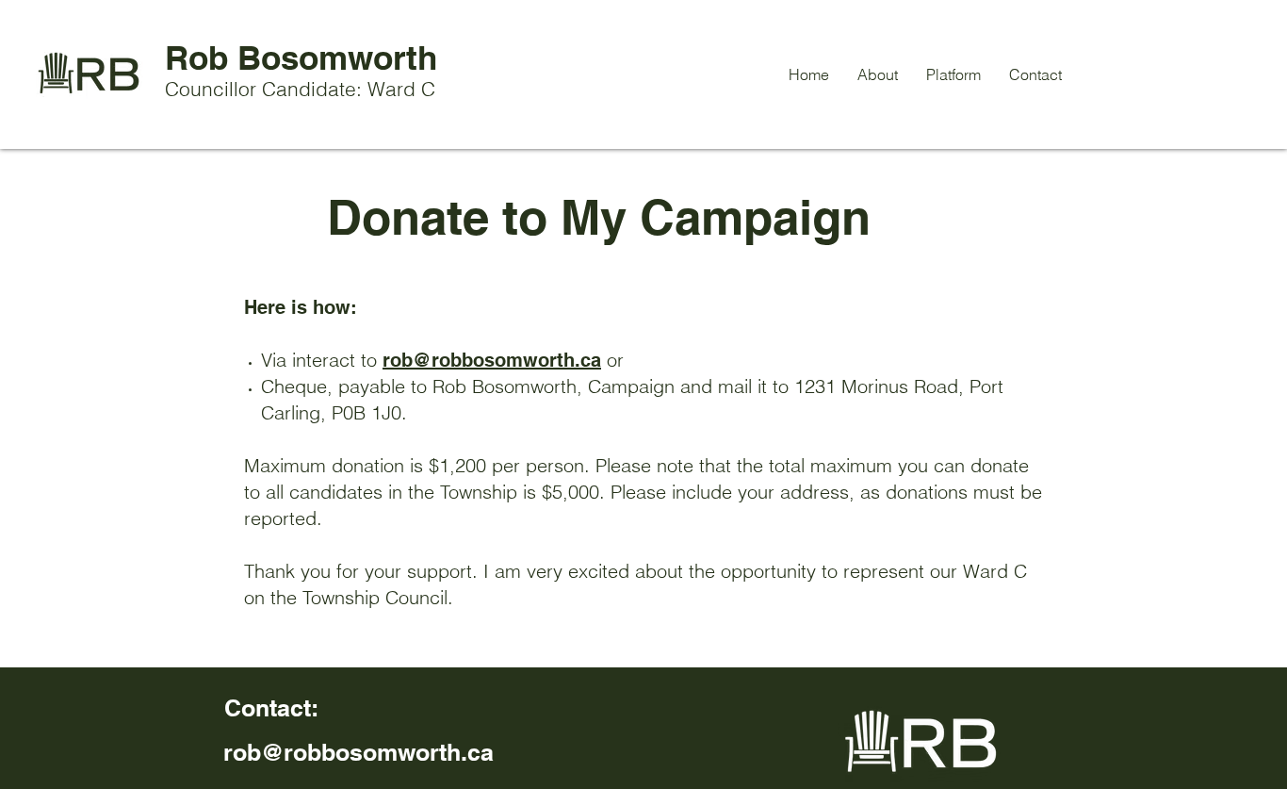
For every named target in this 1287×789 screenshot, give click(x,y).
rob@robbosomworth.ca (492, 360)
